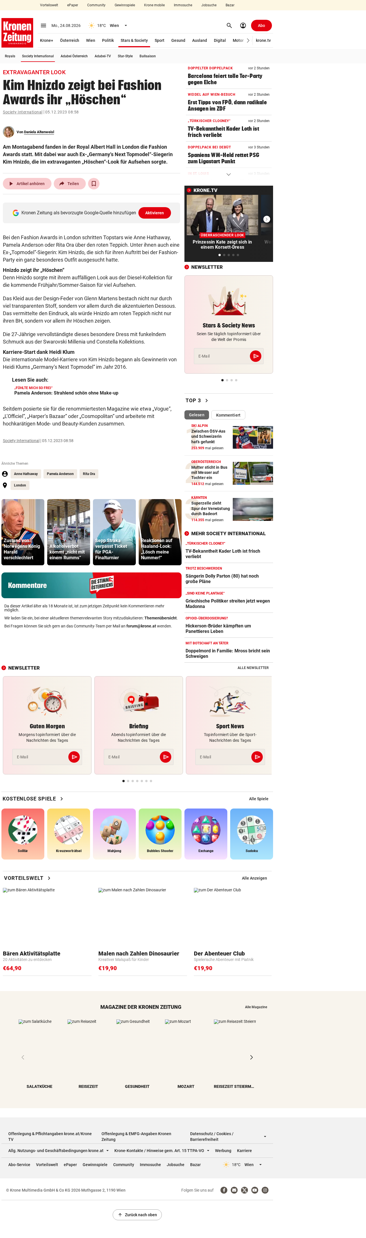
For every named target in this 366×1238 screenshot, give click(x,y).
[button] (248, 40)
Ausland (199, 40)
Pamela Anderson (60, 474)
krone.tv (263, 40)
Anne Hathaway (26, 474)
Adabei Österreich (74, 56)
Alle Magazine (256, 1007)
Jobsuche (208, 5)
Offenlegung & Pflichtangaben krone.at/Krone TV (50, 1136)
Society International (38, 56)
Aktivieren (154, 213)
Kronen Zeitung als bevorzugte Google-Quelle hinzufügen (92, 212)
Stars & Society (134, 40)
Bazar (230, 5)
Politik (108, 40)
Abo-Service (19, 1164)
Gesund (178, 40)
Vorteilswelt (49, 5)
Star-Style (125, 56)
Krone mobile (154, 5)
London (20, 485)
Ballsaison (148, 56)
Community (96, 5)
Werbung (223, 1150)
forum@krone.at (141, 626)
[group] (22, 532)
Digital (220, 40)
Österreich (69, 40)
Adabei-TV (103, 56)
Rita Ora (89, 474)
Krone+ (46, 40)
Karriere (244, 1150)
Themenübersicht (160, 618)
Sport (159, 40)
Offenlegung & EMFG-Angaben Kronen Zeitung (136, 1136)
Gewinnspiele (125, 5)
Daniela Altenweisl (39, 132)
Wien (90, 40)
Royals (10, 56)
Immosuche (183, 5)
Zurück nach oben (137, 1215)
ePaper (72, 5)
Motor (238, 40)
